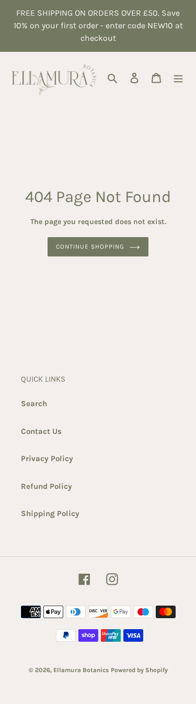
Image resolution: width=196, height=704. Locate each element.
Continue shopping (90, 246)
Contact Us (41, 431)
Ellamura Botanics (81, 670)
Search (34, 403)
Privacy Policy (47, 458)
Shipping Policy (50, 513)
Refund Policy (46, 486)
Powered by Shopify (139, 670)
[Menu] (178, 77)
